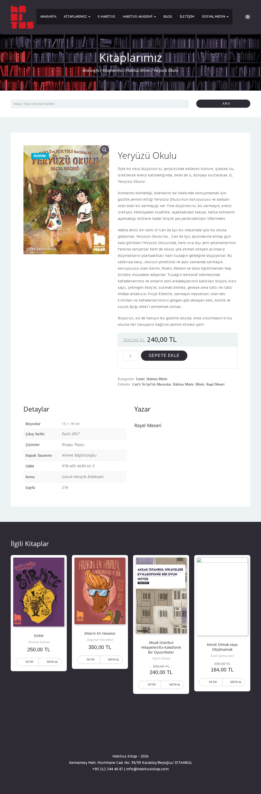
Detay (29, 662)
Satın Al (52, 662)
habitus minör (183, 384)
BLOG (168, 16)
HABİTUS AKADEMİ (138, 16)
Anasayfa (48, 16)
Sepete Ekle (164, 355)
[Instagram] (140, 741)
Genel (140, 379)
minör (199, 384)
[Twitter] (130, 741)
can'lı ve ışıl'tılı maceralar (151, 384)
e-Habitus (106, 16)
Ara (224, 103)
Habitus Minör (138, 70)
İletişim (187, 16)
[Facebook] (121, 741)
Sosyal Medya (214, 16)
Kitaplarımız (76, 16)
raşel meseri (215, 384)
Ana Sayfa (91, 70)
